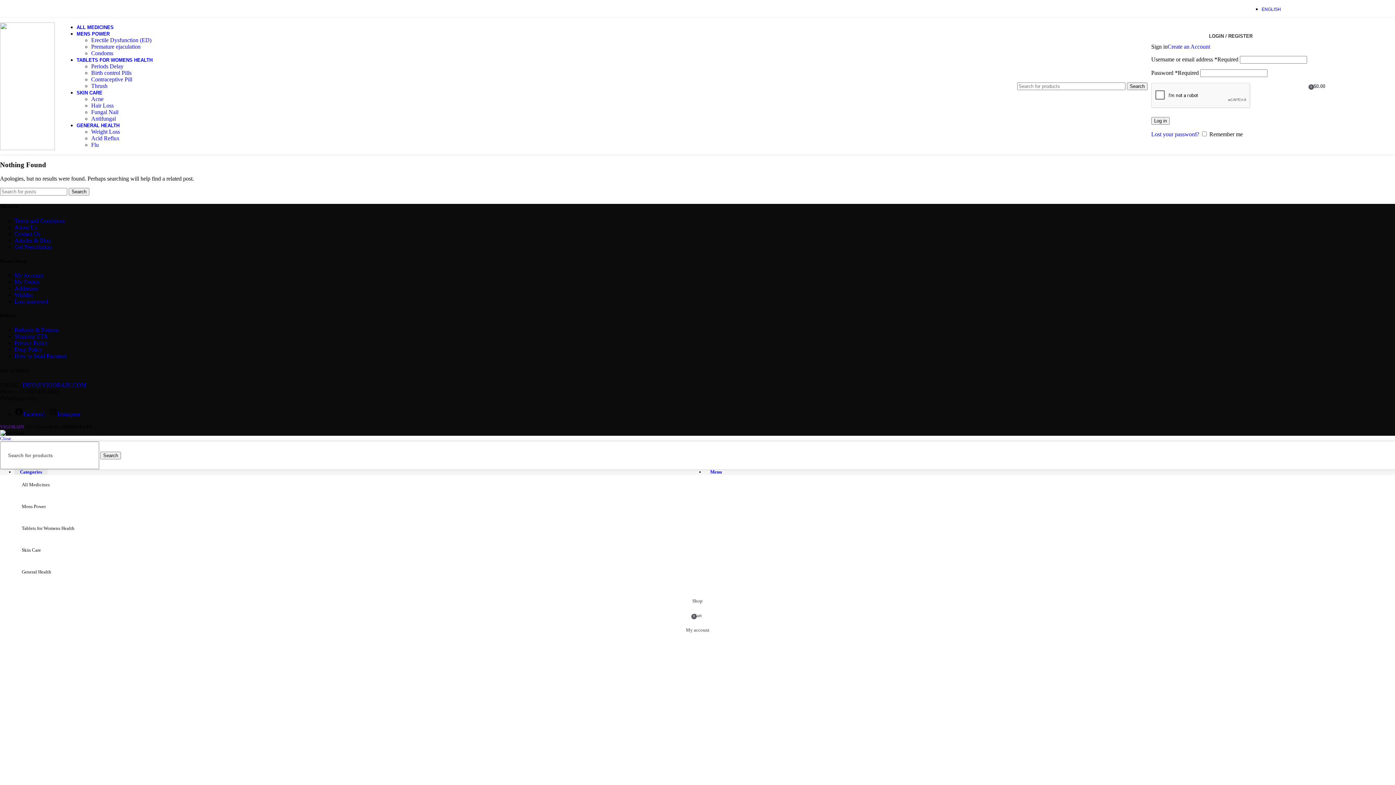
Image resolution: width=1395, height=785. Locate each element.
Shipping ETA (31, 336)
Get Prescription (33, 247)
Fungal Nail (104, 112)
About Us (26, 227)
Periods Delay (107, 66)
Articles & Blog (33, 240)
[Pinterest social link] (1320, 9)
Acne (97, 99)
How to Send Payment (40, 356)
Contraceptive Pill (111, 79)
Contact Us (27, 234)
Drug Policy (29, 349)
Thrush (99, 86)
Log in (1160, 121)
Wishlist (24, 295)
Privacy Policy (31, 343)
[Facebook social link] (1293, 9)
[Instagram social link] (1311, 9)
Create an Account (1189, 47)
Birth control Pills (111, 73)
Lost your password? (1175, 134)
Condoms (102, 53)
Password (1175, 73)
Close (5, 438)
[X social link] (1302, 9)
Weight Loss (105, 132)
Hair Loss (102, 105)
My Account (29, 275)
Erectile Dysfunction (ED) (121, 40)
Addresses (26, 288)
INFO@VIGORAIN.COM (54, 385)
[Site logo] (27, 148)
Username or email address (1194, 59)
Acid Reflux (105, 138)
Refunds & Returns (37, 330)
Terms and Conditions (40, 221)
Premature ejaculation (116, 47)
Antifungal (103, 119)
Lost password (31, 301)
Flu (95, 145)
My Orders (27, 282)
